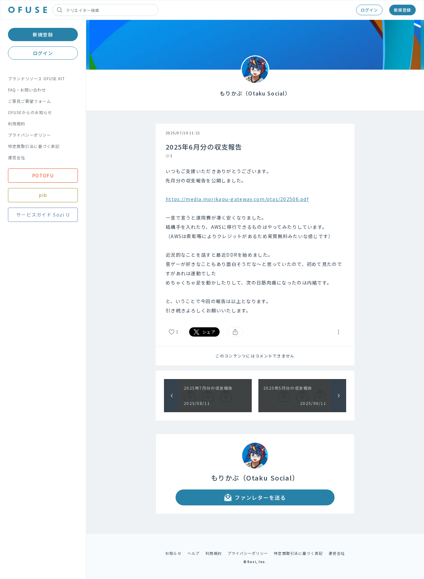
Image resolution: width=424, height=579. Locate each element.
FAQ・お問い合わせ (27, 90)
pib (43, 195)
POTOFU (43, 175)
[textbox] (255, 240)
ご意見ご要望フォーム (29, 101)
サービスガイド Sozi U (43, 214)
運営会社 (16, 157)
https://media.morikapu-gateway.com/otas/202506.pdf (237, 199)
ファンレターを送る (260, 497)
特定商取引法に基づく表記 (34, 146)
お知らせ (173, 553)
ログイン (369, 10)
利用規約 (16, 123)
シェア (209, 332)
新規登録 (402, 10)
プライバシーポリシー (29, 135)
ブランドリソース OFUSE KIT (36, 78)
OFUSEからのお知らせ (30, 112)
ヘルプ (193, 553)
